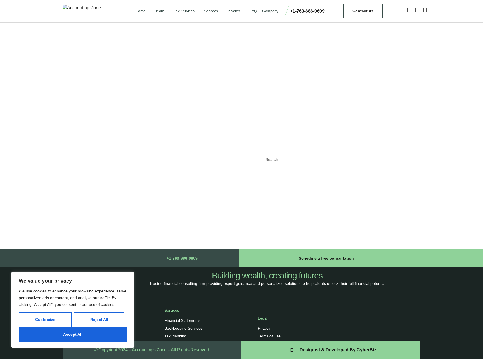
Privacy (264, 328)
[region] (72, 310)
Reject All (99, 319)
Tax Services (184, 11)
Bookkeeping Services (183, 328)
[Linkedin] (425, 10)
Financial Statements (182, 320)
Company (270, 11)
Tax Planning (175, 336)
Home (141, 11)
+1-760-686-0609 (307, 11)
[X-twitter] (417, 10)
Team (159, 11)
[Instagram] (400, 10)
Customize (45, 319)
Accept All (72, 334)
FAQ (253, 11)
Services (211, 11)
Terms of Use (269, 336)
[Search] (393, 159)
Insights (234, 11)
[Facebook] (408, 10)
